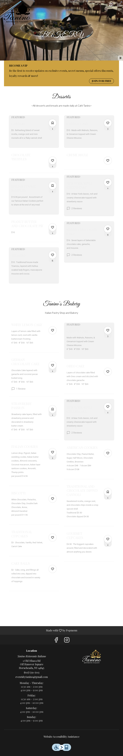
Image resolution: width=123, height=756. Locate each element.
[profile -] (111, 5)
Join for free (101, 81)
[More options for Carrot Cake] (108, 123)
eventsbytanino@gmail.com (31, 677)
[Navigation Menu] (118, 5)
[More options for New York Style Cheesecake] (108, 182)
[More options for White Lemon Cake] (52, 330)
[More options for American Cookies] (108, 453)
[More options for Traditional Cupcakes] (52, 537)
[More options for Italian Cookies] (52, 452)
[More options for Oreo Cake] (108, 372)
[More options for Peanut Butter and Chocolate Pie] (52, 227)
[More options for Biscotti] (52, 499)
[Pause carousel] (120, 58)
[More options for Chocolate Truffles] (52, 160)
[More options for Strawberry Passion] (52, 409)
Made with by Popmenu (39, 630)
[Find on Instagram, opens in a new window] (67, 640)
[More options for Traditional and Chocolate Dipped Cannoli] (108, 492)
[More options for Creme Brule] (108, 160)
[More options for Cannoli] (52, 123)
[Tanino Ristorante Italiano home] (16, 13)
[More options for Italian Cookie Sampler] (52, 185)
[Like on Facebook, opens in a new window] (56, 640)
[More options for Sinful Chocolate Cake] (108, 229)
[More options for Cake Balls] (52, 569)
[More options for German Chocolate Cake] (52, 365)
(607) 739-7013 (31, 672)
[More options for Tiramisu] (52, 255)
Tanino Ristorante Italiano (91, 656)
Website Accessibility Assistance (61, 736)
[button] (34, 131)
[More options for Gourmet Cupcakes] (108, 539)
